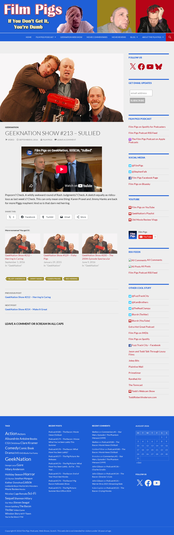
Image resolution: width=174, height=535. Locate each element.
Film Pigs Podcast (45, 37)
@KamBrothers (139, 302)
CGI (7, 443)
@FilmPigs (137, 165)
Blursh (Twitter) (139, 314)
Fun (30, 453)
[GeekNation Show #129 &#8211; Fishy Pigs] (61, 243)
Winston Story (12, 513)
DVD (16, 453)
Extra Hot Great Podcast (141, 326)
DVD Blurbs (24, 453)
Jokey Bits (134, 360)
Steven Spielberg (12, 506)
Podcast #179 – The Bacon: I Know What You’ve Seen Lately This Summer (64, 442)
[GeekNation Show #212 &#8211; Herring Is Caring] (22, 243)
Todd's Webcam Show (143, 391)
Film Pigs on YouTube (142, 207)
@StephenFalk (139, 171)
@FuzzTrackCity (140, 295)
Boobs (33, 438)
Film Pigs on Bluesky (139, 184)
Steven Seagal (21, 502)
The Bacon (25, 506)
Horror (29, 474)
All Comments (154, 259)
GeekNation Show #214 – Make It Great (26, 307)
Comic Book (26, 448)
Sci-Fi (32, 493)
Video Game (19, 510)
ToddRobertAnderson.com (143, 397)
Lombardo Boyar (12, 486)
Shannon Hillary (23, 498)
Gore (20, 465)
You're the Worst (12, 517)
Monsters (33, 486)
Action (11, 433)
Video (11, 139)
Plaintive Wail (136, 366)
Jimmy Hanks (36, 279)
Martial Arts (24, 486)
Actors (21, 434)
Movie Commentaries (97, 37)
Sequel (9, 498)
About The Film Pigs (151, 37)
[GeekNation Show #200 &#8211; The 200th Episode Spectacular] (99, 243)
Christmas (15, 443)
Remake (23, 493)
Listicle (27, 482)
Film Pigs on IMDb (138, 332)
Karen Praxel (54, 279)
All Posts (146, 266)
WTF (23, 513)
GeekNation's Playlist (142, 213)
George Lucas (10, 465)
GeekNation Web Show (71, 37)
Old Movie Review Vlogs (144, 219)
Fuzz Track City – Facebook (145, 345)
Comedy (12, 448)
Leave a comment (66, 139)
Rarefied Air (135, 378)
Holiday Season (14, 474)
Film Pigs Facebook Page (144, 177)
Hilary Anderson (16, 279)
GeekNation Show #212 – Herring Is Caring (28, 295)
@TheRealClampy (140, 308)
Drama (9, 453)
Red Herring (72, 279)
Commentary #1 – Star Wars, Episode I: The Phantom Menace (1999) (107, 435)
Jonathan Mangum (23, 478)
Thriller (9, 509)
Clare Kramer (29, 443)
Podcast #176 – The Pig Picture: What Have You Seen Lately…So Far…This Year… (65, 466)
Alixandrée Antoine (17, 438)
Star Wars (9, 503)
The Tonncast (136, 385)
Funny (35, 453)
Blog (132, 37)
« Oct (138, 462)
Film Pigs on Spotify (139, 339)
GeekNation (12, 127)
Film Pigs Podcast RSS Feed (143, 132)
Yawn (28, 513)
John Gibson (97, 466)
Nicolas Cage (12, 493)
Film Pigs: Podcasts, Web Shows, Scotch (39, 531)
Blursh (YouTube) (140, 320)
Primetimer (135, 372)
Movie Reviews (119, 37)
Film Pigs (47, 139)
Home (28, 37)
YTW (21, 517)
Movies (22, 489)
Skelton (95, 432)
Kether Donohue (14, 482)
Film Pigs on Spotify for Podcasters (147, 126)
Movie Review (12, 489)
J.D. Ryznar (9, 478)
